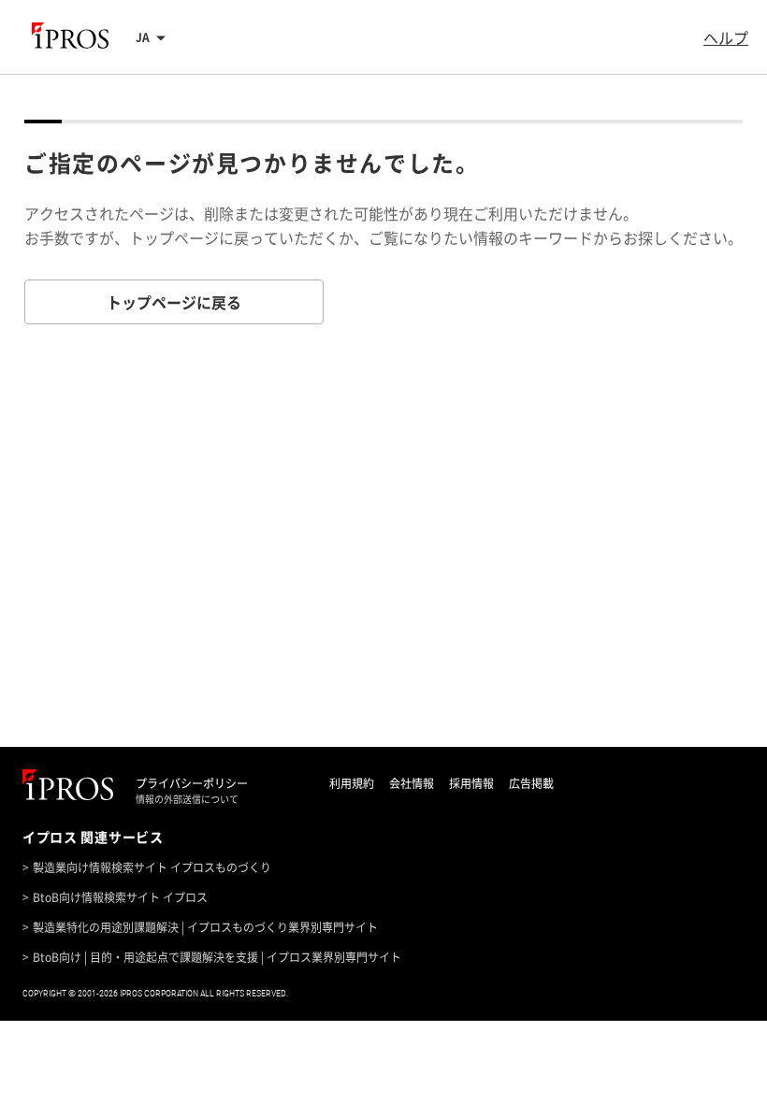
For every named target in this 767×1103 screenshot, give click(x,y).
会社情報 (411, 783)
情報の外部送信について (187, 799)
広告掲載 (531, 783)
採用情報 (471, 783)
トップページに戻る (174, 302)
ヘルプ (725, 37)
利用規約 (351, 783)
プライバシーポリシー (192, 783)
